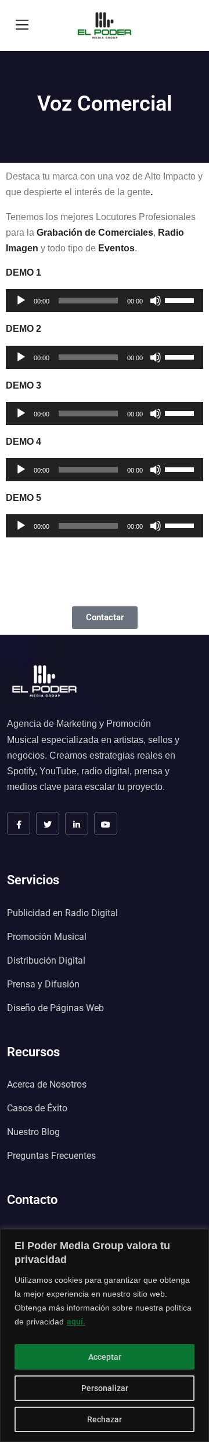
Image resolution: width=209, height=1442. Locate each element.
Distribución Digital (46, 960)
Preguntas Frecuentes (51, 1155)
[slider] (181, 299)
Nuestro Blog (33, 1131)
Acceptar (104, 1357)
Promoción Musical (47, 936)
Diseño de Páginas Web (55, 1007)
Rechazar (104, 1419)
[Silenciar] (155, 300)
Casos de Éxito (37, 1108)
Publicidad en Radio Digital (62, 912)
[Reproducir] (21, 300)
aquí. (76, 1321)
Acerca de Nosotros (47, 1084)
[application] (104, 300)
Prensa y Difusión (43, 984)
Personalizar (104, 1388)
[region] (104, 1335)
